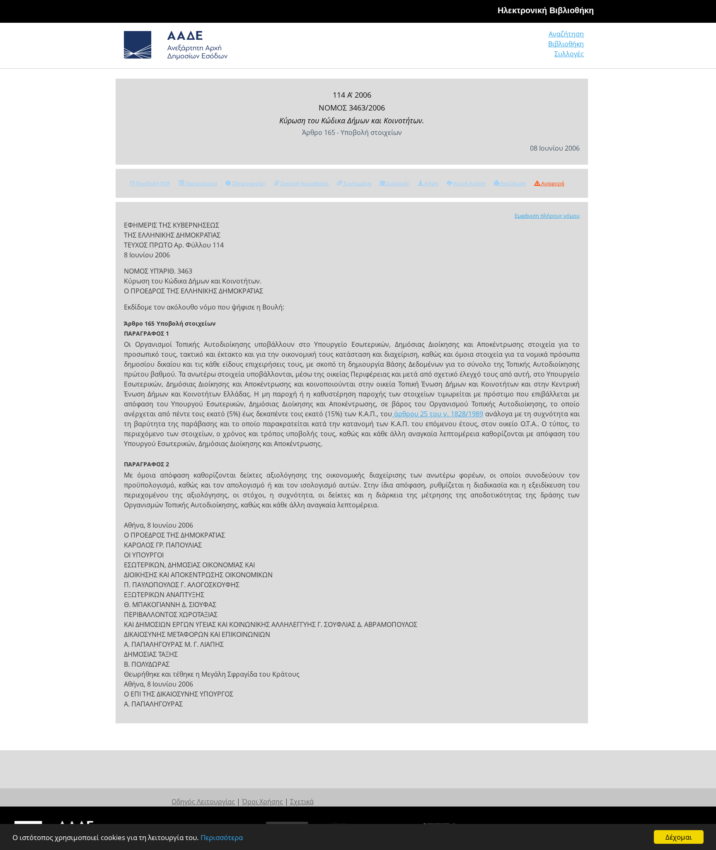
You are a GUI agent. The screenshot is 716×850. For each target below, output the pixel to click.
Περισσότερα (222, 837)
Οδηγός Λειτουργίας (203, 801)
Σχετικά (302, 801)
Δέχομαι (678, 837)
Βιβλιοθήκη (566, 43)
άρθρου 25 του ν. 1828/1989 (437, 413)
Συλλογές (569, 53)
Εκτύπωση (512, 183)
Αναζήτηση (566, 33)
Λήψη (430, 183)
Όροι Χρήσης (262, 801)
